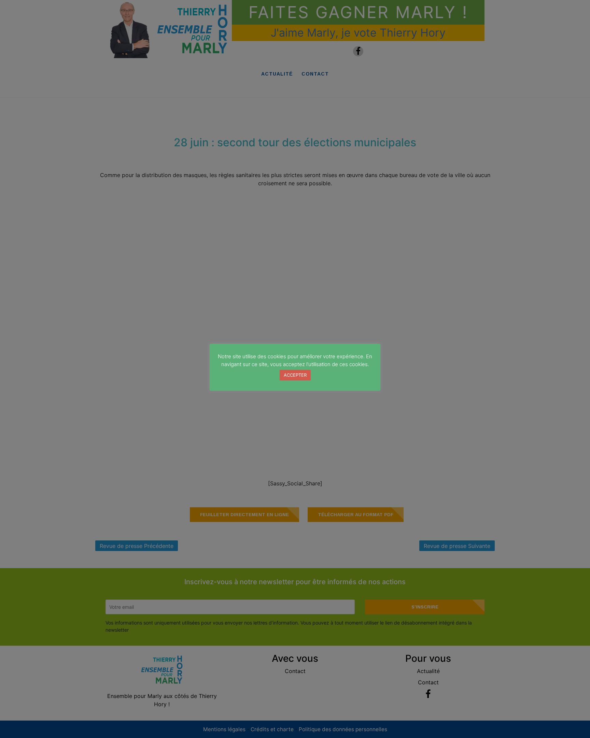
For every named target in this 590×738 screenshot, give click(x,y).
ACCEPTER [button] (295, 375)
